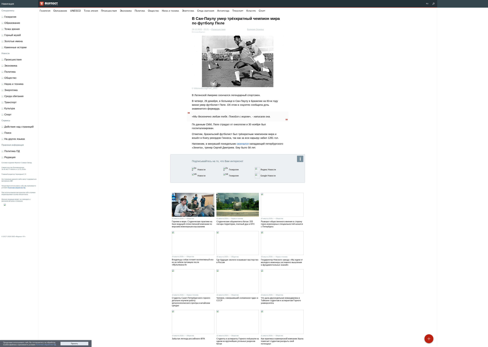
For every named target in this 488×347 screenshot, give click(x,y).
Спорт (262, 10)
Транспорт (237, 10)
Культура (251, 10)
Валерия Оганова (255, 29)
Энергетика (188, 10)
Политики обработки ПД (46, 345)
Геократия (45, 10)
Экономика (126, 10)
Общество (153, 10)
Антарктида (223, 10)
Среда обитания (205, 10)
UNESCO (75, 10)
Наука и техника (170, 10)
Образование (60, 10)
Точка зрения (91, 10)
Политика (140, 10)
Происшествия (109, 10)
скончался (243, 143)
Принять (74, 344)
